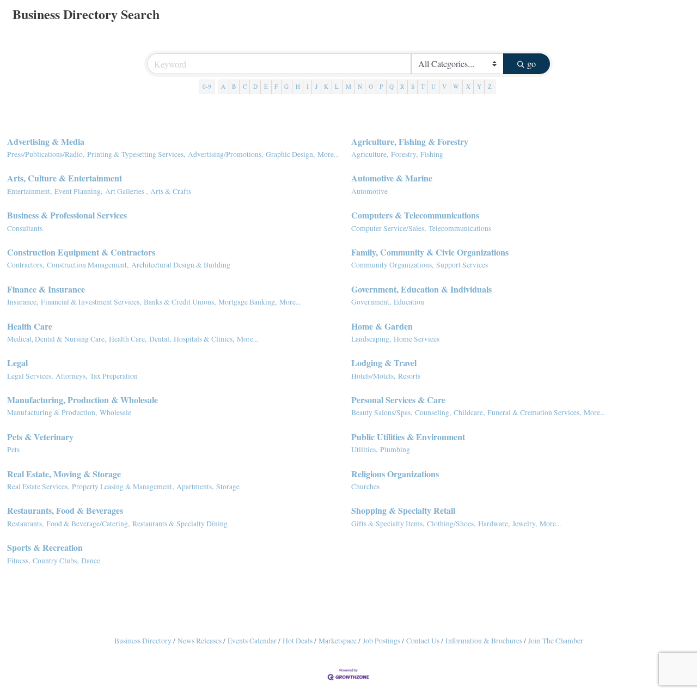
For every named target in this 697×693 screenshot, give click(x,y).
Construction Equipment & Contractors (81, 252)
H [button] (298, 86)
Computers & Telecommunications (415, 215)
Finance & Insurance (46, 289)
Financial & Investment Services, (91, 302)
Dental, (160, 339)
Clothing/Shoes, (451, 523)
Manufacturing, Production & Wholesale (82, 399)
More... (328, 154)
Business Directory (143, 641)
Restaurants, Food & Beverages (65, 510)
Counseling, (433, 412)
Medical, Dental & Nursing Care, (56, 339)
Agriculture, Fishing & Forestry (409, 141)
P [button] (381, 86)
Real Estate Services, (38, 486)
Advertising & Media (45, 141)
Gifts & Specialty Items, (387, 523)
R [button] (402, 86)
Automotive (369, 191)
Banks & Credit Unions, (180, 302)
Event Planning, (78, 191)
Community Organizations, (392, 265)
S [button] (412, 86)
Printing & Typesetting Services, (136, 154)
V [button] (444, 86)
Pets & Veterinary (40, 436)
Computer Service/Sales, (388, 228)
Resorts (409, 376)
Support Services (462, 265)
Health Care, (127, 339)
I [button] (308, 86)
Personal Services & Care (398, 399)
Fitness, (18, 561)
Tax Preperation (114, 376)
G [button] (286, 86)
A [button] (223, 86)
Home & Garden (382, 326)
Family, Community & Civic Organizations (430, 252)
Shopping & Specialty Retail (403, 510)
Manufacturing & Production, (52, 412)
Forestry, (404, 154)
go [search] (531, 63)
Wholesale (115, 412)
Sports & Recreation (45, 547)
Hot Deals (298, 641)
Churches (365, 486)
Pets (13, 449)
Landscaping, (371, 339)
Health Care (29, 326)
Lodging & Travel (384, 362)
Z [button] (490, 86)
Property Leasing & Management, (123, 486)
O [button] (371, 86)
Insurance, (22, 302)
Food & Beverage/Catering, (88, 523)
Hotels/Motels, (373, 376)
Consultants (24, 228)
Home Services (416, 339)
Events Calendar (252, 641)
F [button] (276, 86)
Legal (17, 362)
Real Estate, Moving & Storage (64, 473)
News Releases (200, 641)
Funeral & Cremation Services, (534, 412)
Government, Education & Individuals (421, 289)
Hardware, (494, 523)
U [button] (433, 86)
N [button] (360, 86)
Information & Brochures (483, 641)
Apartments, (194, 486)
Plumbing (395, 449)
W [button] (456, 86)
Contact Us (422, 641)
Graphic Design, (290, 154)
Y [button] (479, 86)
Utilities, (364, 449)
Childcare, (469, 412)
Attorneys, (71, 376)
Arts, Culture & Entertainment (64, 178)
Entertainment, (29, 191)
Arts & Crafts (170, 191)
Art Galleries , (126, 191)
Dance (90, 561)
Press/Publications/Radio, (45, 154)
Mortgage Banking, (247, 302)
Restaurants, (25, 523)
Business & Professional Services (67, 215)
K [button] (326, 86)
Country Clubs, (55, 561)
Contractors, (25, 265)
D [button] (255, 86)
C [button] (245, 86)
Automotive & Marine (391, 178)
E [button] (266, 86)
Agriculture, (369, 154)
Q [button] (391, 86)
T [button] (423, 86)
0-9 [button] (207, 86)
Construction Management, (88, 265)
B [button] (234, 86)
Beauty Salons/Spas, (381, 412)
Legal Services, (30, 376)
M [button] (348, 86)
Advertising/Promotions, (225, 154)
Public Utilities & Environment (408, 436)
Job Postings (381, 641)
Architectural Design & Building (180, 265)
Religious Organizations (395, 473)
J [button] (316, 86)
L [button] (337, 86)
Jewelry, (524, 523)
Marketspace (338, 641)
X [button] (468, 86)
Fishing (431, 154)
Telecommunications (460, 228)
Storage (228, 486)
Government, (371, 302)
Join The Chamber (555, 641)
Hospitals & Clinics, (204, 339)
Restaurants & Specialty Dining (180, 523)
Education (409, 302)
